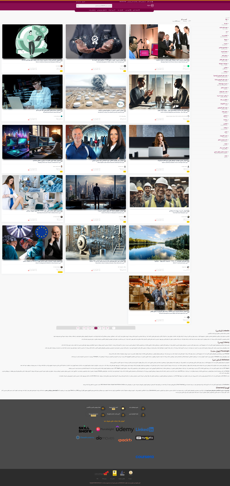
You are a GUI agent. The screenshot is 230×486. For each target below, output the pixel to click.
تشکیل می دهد (223, 100)
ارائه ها (224, 24)
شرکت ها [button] (120, 10)
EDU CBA (122, 66)
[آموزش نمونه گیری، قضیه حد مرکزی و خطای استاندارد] (32, 142)
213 (92, 328)
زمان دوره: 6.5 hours (123, 219)
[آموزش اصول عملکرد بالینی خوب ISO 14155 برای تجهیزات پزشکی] (32, 192)
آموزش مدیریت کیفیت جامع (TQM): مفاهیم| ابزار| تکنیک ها (108, 60)
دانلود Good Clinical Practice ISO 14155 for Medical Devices (49, 212)
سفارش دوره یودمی (101, 10)
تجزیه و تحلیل (224, 88)
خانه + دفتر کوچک (223, 92)
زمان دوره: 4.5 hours (59, 168)
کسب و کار (184, 19)
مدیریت (224, 44)
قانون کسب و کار (223, 148)
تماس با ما (112, 478)
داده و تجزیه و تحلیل (222, 140)
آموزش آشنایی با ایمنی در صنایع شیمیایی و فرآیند (111, 110)
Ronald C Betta (184, 166)
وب (226, 32)
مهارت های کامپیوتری (222, 108)
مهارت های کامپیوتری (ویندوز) (220, 76)
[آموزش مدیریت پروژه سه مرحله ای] (159, 192)
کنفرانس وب (223, 36)
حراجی (225, 132)
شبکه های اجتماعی (223, 48)
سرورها (225, 40)
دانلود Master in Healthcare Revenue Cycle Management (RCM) (48, 62)
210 (104, 328)
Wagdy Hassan (184, 267)
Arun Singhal (58, 66)
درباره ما (130, 478)
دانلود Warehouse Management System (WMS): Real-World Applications (173, 313)
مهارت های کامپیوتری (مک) (221, 80)
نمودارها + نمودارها (223, 64)
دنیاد (149, 5)
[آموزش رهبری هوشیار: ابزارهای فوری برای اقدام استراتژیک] (159, 142)
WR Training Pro (121, 267)
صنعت (225, 156)
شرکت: (160, 69)
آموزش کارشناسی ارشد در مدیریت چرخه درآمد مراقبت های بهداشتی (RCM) (41, 60)
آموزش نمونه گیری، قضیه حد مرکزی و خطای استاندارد (46, 161)
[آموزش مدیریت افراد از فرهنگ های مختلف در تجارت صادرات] (159, 41)
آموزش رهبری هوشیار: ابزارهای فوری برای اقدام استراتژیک (172, 161)
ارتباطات (224, 72)
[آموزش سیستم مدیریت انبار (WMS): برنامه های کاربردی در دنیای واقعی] (159, 292)
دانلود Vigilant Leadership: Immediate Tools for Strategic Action (175, 162)
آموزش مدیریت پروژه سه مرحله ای (178, 211)
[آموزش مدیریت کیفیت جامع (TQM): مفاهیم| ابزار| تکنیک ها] (96, 41)
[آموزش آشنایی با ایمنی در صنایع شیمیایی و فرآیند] (96, 91)
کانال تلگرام (149, 1)
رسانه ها (225, 120)
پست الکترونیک (223, 104)
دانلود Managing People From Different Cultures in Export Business (174, 62)
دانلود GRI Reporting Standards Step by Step (52, 112)
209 (107, 328)
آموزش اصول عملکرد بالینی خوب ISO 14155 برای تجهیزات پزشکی (43, 211)
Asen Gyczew (121, 216)
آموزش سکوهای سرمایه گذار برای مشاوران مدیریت (111, 211)
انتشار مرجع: (160, 68)
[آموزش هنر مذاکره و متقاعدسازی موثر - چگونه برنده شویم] (159, 91)
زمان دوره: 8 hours (60, 68)
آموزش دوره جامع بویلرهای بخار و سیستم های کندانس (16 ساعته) (107, 261)
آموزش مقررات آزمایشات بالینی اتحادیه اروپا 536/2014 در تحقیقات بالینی (41, 261)
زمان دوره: (187, 269)
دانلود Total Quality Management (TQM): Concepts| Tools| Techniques (110, 62)
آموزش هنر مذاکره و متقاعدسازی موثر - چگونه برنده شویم (172, 110)
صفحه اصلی (135, 10)
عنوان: (189, 21)
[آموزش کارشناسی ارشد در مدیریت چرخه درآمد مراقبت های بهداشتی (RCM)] (32, 41)
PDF (226, 20)
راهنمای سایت (92, 10)
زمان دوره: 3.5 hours (186, 68)
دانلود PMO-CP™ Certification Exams (180, 263)
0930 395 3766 (123, 1)
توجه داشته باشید (223, 28)
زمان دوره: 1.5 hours (186, 118)
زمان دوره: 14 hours (123, 68)
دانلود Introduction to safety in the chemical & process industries (111, 112)
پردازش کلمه (224, 56)
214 (88, 328)
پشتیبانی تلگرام (141, 1)
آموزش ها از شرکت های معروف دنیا (114, 421)
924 (78, 328)
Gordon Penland (184, 216)
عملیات (225, 144)
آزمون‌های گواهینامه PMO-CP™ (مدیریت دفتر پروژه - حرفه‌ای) (171, 261)
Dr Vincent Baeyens (57, 216)
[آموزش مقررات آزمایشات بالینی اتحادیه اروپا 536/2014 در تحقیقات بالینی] (32, 242)
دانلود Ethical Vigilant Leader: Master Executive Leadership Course (111, 162)
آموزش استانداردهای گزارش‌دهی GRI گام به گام (48, 110)
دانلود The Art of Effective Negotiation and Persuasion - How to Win (174, 112)
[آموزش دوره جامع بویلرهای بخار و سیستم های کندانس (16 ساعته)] (96, 242)
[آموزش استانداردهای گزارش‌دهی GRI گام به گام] (32, 91)
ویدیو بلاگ (104, 478)
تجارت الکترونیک (223, 136)
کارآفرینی (224, 124)
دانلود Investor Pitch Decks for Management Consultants (113, 212)
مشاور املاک (224, 112)
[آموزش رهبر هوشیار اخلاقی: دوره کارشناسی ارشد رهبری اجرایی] (96, 142)
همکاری (224, 68)
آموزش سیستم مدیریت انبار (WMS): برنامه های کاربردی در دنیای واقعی (168, 311)
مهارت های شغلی (223, 60)
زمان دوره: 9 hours (123, 118)
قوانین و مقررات (121, 478)
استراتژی (225, 116)
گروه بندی (227, 17)
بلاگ (97, 478)
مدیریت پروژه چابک (222, 84)
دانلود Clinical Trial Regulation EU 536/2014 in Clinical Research (48, 263)
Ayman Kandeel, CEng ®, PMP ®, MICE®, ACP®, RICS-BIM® (176, 116)
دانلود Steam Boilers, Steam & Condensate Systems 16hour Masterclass (109, 263)
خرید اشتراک (111, 10)
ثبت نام (77, 1)
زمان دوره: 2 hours (186, 168)
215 (84, 328)
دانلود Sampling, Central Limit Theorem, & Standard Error (49, 162)
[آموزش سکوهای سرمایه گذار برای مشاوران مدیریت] (96, 192)
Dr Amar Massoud (57, 116)
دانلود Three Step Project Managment (180, 212)
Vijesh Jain (185, 66)
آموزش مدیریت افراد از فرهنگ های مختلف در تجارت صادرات (171, 60)
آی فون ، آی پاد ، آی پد (222, 96)
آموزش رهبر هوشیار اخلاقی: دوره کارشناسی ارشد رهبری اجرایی (108, 161)
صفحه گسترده (224, 52)
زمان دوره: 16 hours (123, 269)
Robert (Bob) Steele (57, 166)
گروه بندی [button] (127, 10)
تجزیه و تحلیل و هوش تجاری (220, 152)
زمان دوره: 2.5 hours (123, 168)
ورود (83, 1)
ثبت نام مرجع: (186, 69)
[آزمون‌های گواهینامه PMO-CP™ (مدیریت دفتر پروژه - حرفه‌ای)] (159, 242)
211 (100, 328)
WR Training (121, 116)
